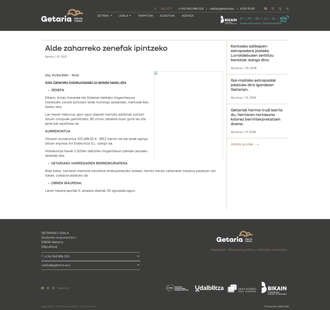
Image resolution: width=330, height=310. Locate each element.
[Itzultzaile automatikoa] (284, 19)
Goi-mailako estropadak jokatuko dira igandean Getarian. (253, 85)
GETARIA (103, 15)
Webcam (63, 288)
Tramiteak (145, 15)
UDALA (124, 15)
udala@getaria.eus (222, 8)
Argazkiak (218, 249)
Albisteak (167, 15)
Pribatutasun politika (67, 306)
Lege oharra (47, 306)
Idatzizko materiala (272, 249)
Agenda (188, 15)
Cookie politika (87, 306)
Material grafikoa (241, 249)
